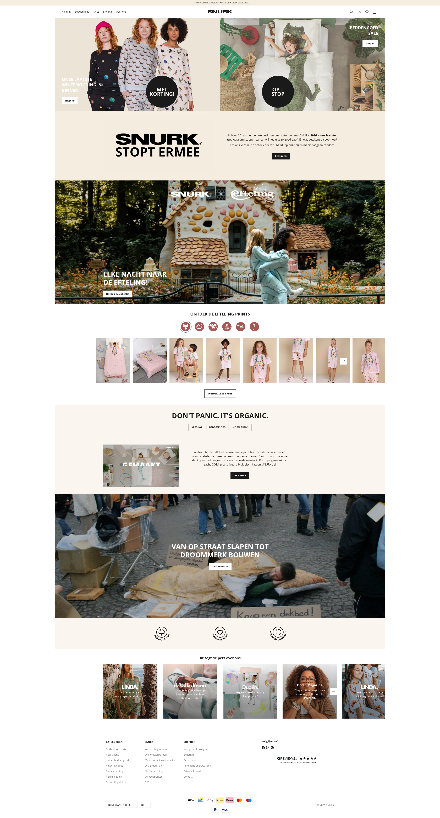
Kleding (66, 11)
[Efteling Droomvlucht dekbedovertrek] (113, 360)
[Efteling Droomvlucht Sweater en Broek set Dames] (369, 360)
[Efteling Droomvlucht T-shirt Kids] (260, 360)
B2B (147, 782)
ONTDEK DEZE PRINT (220, 393)
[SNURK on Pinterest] (272, 747)
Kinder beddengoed (117, 760)
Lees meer (281, 156)
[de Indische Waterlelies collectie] (227, 327)
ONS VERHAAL (220, 566)
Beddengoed (82, 11)
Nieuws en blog (154, 771)
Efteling (107, 11)
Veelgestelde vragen (195, 749)
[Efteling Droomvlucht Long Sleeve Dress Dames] (333, 360)
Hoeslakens (112, 754)
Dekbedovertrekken (117, 749)
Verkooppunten (154, 776)
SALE (96, 11)
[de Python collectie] (199, 327)
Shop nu (70, 100)
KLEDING (196, 427)
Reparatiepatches (116, 782)
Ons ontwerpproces (156, 754)
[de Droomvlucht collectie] (185, 327)
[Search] (351, 12)
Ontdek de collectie (117, 294)
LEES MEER (239, 475)
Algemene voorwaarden (197, 765)
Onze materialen (154, 765)
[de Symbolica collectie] (254, 327)
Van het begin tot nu (156, 749)
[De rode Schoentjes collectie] (240, 327)
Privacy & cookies (193, 771)
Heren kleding (114, 776)
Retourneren (191, 760)
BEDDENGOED (217, 427)
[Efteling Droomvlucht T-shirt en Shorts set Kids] (186, 360)
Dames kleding (114, 771)
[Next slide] (343, 361)
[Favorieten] (367, 12)
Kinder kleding (114, 765)
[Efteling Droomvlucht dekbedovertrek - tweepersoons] (150, 360)
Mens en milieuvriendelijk (160, 760)
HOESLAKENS (241, 427)
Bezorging (189, 754)
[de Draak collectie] (213, 327)
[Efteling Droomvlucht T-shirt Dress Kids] (223, 360)
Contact (188, 776)
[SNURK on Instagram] (267, 747)
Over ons (121, 11)
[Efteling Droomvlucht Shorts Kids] (296, 360)
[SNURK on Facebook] (263, 747)
